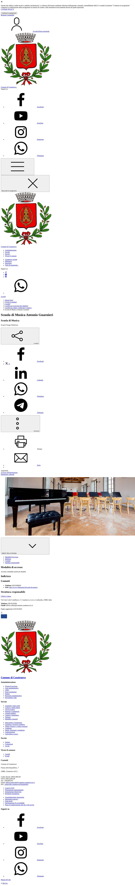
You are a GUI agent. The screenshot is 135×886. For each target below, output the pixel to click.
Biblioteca (8, 261)
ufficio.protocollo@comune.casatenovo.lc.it (20, 782)
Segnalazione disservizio (13, 792)
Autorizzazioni (10, 732)
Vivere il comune (10, 302)
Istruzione (8, 263)
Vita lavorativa (10, 709)
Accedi (3, 297)
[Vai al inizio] (2, 613)
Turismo (8, 717)
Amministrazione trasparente (14, 797)
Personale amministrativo (13, 696)
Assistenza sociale (11, 259)
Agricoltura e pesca (11, 734)
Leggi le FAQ (9, 788)
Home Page (9, 300)
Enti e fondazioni (10, 692)
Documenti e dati (10, 698)
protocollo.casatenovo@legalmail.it (16, 784)
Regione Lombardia (7, 15)
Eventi (7, 756)
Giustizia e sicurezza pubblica (15, 724)
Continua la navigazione (9, 13)
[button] (10, 250)
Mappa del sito (6, 880)
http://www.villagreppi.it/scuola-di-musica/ (23, 587)
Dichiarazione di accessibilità (14, 803)
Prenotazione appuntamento (14, 790)
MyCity (5, 883)
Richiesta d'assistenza (12, 794)
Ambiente (8, 728)
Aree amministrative (11, 688)
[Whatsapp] (21, 293)
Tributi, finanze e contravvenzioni (16, 726)
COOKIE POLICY (7, 9)
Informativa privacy (11, 799)
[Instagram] (6, 277)
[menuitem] (24, 361)
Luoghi (7, 304)
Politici (7, 694)
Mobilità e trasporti (11, 719)
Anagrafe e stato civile (12, 706)
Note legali (8, 801)
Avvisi (7, 746)
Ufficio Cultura (6, 596)
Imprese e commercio (12, 711)
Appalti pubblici (10, 713)
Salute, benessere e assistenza (15, 730)
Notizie (7, 742)
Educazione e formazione (13, 723)
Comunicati (9, 744)
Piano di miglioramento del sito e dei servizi (19, 805)
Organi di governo (11, 686)
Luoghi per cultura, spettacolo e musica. (18, 308)
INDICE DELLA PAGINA (9, 553)
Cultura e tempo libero (12, 708)
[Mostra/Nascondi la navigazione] (17, 166)
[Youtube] (6, 275)
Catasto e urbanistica (12, 715)
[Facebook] (6, 272)
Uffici (7, 690)
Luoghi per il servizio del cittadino (16, 306)
